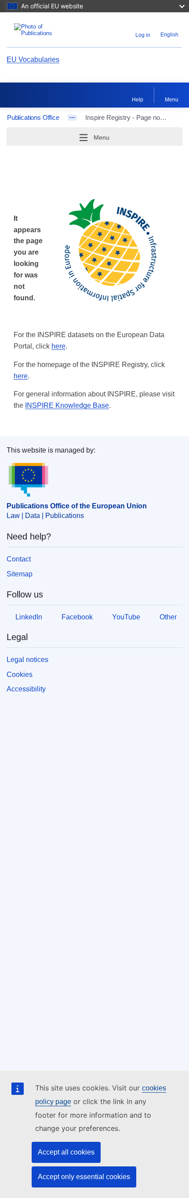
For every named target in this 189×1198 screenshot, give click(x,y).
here (58, 346)
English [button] (169, 35)
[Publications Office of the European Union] (37, 29)
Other (168, 617)
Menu (171, 100)
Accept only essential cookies (84, 1176)
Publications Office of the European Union (77, 506)
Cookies (20, 674)
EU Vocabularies (33, 59)
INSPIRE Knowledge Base (67, 405)
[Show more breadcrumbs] (72, 118)
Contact (19, 559)
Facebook (77, 617)
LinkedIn (28, 617)
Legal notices (27, 659)
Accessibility (26, 689)
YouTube (126, 617)
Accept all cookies (66, 1152)
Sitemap (20, 574)
